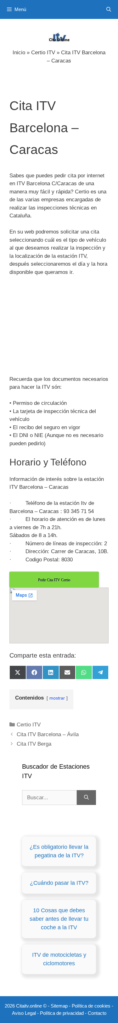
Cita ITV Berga (34, 744)
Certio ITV (43, 53)
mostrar (57, 698)
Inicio (19, 53)
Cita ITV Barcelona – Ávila (48, 734)
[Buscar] (86, 797)
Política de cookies (91, 1005)
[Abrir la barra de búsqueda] (108, 9)
